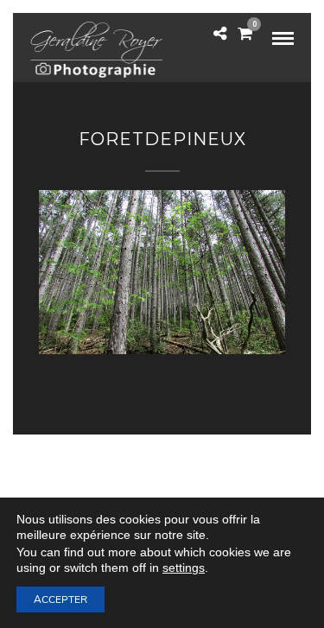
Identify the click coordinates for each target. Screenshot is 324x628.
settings (183, 567)
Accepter (60, 599)
